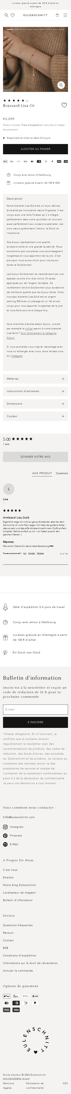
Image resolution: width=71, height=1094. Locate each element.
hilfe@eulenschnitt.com (19, 817)
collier (29, 328)
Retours (8, 932)
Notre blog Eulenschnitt (19, 885)
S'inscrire (35, 722)
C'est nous (10, 870)
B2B (5, 948)
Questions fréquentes (18, 925)
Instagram (17, 356)
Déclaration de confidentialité (35, 1085)
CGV (65, 1083)
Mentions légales (8, 1085)
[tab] (42, 473)
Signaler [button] (31, 553)
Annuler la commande (18, 970)
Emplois (8, 877)
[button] (58, 15)
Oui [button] (24, 553)
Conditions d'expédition (19, 955)
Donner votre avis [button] (36, 456)
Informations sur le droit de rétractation (30, 963)
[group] (35, 439)
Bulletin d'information (18, 900)
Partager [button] (40, 553)
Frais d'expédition (32, 125)
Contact (8, 940)
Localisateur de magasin (19, 892)
